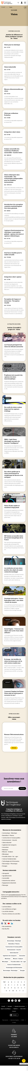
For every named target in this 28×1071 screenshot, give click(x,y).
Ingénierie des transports (9, 845)
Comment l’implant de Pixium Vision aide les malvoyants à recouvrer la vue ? (14, 693)
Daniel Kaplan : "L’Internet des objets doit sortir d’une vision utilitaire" (14, 630)
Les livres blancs (6, 906)
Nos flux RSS (5, 929)
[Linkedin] (12, 923)
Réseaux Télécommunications (14, 734)
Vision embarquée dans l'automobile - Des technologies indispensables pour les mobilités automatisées (13, 178)
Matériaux (5, 849)
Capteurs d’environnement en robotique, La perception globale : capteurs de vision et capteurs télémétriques (14, 233)
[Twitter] (5, 923)
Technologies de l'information (10, 861)
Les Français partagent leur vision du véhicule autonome (13, 345)
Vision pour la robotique (12, 45)
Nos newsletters (6, 926)
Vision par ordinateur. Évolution (11, 114)
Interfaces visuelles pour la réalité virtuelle (13, 254)
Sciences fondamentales (9, 859)
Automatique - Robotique (9, 833)
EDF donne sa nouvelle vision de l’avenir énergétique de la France (13, 538)
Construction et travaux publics (11, 838)
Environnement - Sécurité (9, 840)
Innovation (5, 847)
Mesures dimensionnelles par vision (13, 90)
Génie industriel (6, 842)
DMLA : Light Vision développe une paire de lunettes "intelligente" (12, 441)
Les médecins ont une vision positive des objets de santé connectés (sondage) (13, 570)
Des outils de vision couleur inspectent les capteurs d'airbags (13, 409)
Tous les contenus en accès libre (11, 914)
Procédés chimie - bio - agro (10, 856)
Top (4, 982)
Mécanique (5, 854)
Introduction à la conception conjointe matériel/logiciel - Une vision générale (13, 206)
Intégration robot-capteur (12, 277)
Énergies (4, 866)
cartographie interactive (15, 894)
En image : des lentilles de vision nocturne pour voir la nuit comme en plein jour (13, 661)
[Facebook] (2, 923)
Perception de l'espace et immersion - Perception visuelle (12, 301)
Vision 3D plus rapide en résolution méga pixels (12, 506)
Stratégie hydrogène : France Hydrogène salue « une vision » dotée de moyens (13, 600)
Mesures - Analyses (7, 852)
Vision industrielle (10, 67)
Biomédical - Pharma (8, 835)
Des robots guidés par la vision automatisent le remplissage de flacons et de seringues (13, 474)
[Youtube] (9, 923)
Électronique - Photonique (9, 863)
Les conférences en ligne (9, 909)
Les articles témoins (7, 911)
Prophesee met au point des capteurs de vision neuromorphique (13, 377)
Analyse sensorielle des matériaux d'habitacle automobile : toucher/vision (13, 150)
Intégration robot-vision (12, 132)
